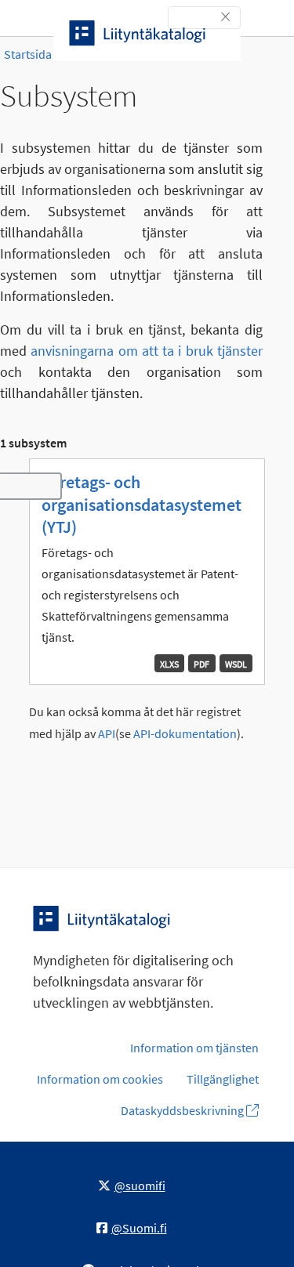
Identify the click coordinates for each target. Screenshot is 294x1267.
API (106, 733)
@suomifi (139, 1185)
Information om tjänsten (194, 1047)
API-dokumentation (185, 733)
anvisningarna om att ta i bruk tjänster (147, 351)
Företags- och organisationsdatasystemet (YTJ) (141, 504)
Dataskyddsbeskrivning (183, 1110)
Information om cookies (100, 1079)
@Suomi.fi (139, 1228)
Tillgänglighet (223, 1079)
